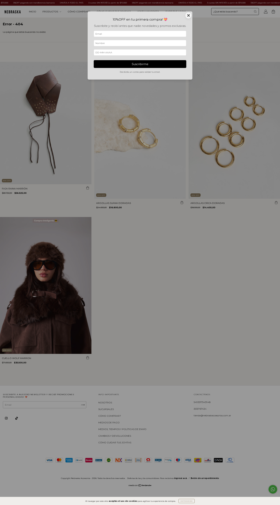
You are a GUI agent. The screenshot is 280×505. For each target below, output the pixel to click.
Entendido (187, 501)
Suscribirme (140, 64)
